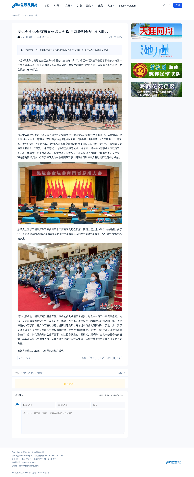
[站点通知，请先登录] (169, 5)
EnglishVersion (127, 5)
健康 (100, 5)
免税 (79, 5)
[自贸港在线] (27, 5)
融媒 (88, 5)
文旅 (67, 5)
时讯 (56, 5)
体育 (31, 15)
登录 (178, 5)
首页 (46, 5)
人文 (109, 5)
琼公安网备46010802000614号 (49, 455)
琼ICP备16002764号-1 (22, 455)
